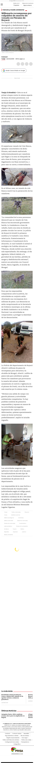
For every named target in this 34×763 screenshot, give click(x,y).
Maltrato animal (15, 515)
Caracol (4, 57)
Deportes (6, 532)
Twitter (22, 64)
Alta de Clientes (25, 735)
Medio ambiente (8, 534)
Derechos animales (22, 520)
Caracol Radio (8, 5)
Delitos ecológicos (9, 518)
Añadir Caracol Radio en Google (15, 70)
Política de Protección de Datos (11, 740)
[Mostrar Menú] (1, 4)
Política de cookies (26, 740)
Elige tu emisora (27, 5)
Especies (15, 532)
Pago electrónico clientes (11, 735)
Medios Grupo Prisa (17, 754)
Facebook (18, 64)
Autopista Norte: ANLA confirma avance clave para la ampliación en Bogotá (13, 716)
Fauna (14, 529)
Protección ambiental (22, 526)
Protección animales (9, 523)
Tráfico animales (16, 512)
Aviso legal (24, 737)
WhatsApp (31, 64)
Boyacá (27, 512)
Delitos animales (8, 520)
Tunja (3, 59)
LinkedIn (26, 64)
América (6, 529)
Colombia (21, 518)
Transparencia (25, 742)
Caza (5, 515)
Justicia (24, 532)
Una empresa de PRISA (17, 749)
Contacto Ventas (16, 733)
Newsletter (26, 733)
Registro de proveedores (13, 737)
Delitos (22, 529)
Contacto (7, 733)
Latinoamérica (8, 526)
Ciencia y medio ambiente (13, 10)
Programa (16, 5)
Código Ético (17, 744)
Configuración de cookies (12, 742)
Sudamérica (22, 523)
